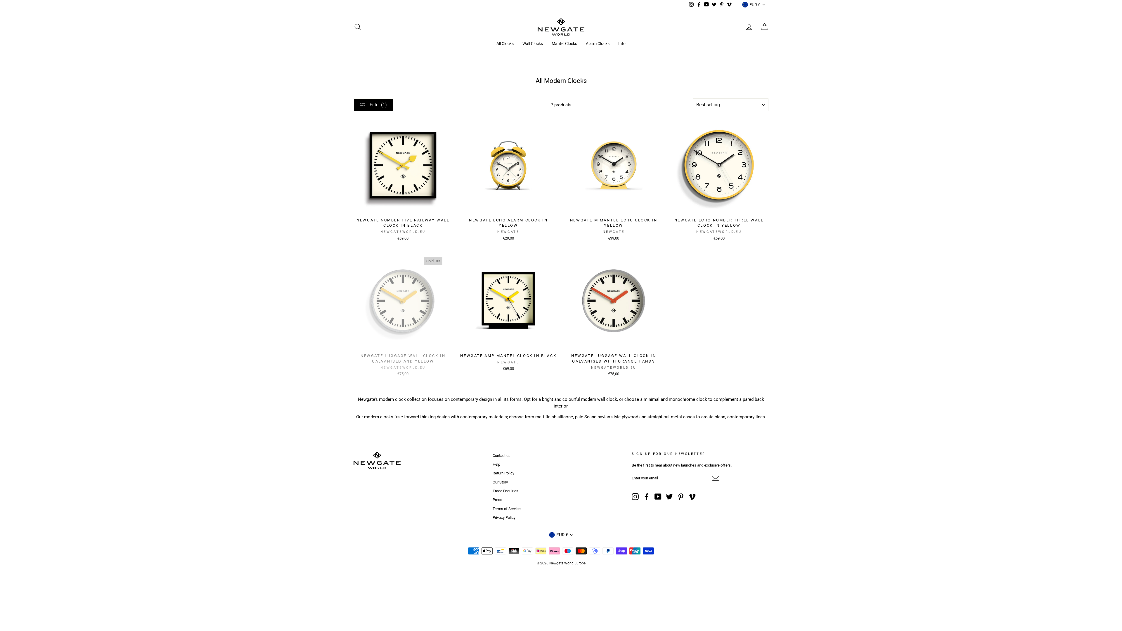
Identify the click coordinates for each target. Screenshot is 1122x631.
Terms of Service (507, 509)
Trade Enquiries (505, 491)
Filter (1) (377, 105)
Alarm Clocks (598, 43)
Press (497, 499)
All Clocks (505, 43)
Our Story (500, 482)
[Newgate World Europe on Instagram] (635, 496)
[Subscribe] (715, 478)
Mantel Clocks (564, 43)
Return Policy (503, 473)
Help (496, 464)
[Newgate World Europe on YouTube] (658, 496)
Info (622, 43)
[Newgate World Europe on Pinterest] (680, 496)
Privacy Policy (504, 517)
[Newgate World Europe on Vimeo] (692, 496)
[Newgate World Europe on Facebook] (646, 496)
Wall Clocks (532, 43)
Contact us (501, 455)
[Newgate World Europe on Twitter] (669, 496)
